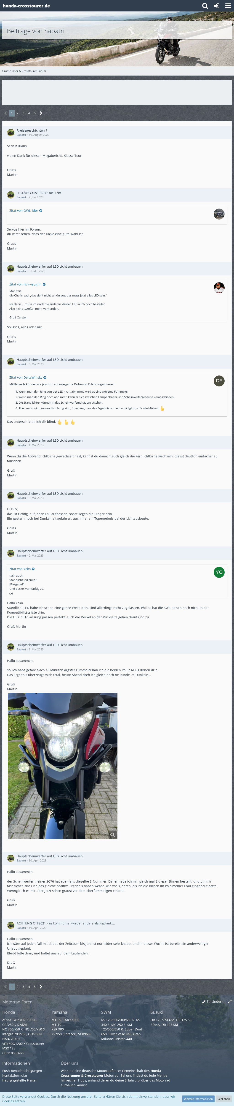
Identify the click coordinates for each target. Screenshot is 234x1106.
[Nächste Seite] (41, 113)
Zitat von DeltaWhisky (25, 377)
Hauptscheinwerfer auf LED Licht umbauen (50, 266)
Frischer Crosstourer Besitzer (39, 192)
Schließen (224, 1099)
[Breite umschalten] (230, 1001)
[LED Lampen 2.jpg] (62, 766)
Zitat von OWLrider (23, 210)
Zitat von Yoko (20, 569)
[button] (228, 5)
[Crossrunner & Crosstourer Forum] (26, 5)
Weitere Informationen (198, 1099)
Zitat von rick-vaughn (25, 284)
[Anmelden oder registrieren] (216, 5)
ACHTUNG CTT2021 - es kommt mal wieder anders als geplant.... (66, 923)
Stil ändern (215, 1001)
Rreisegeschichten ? (32, 130)
